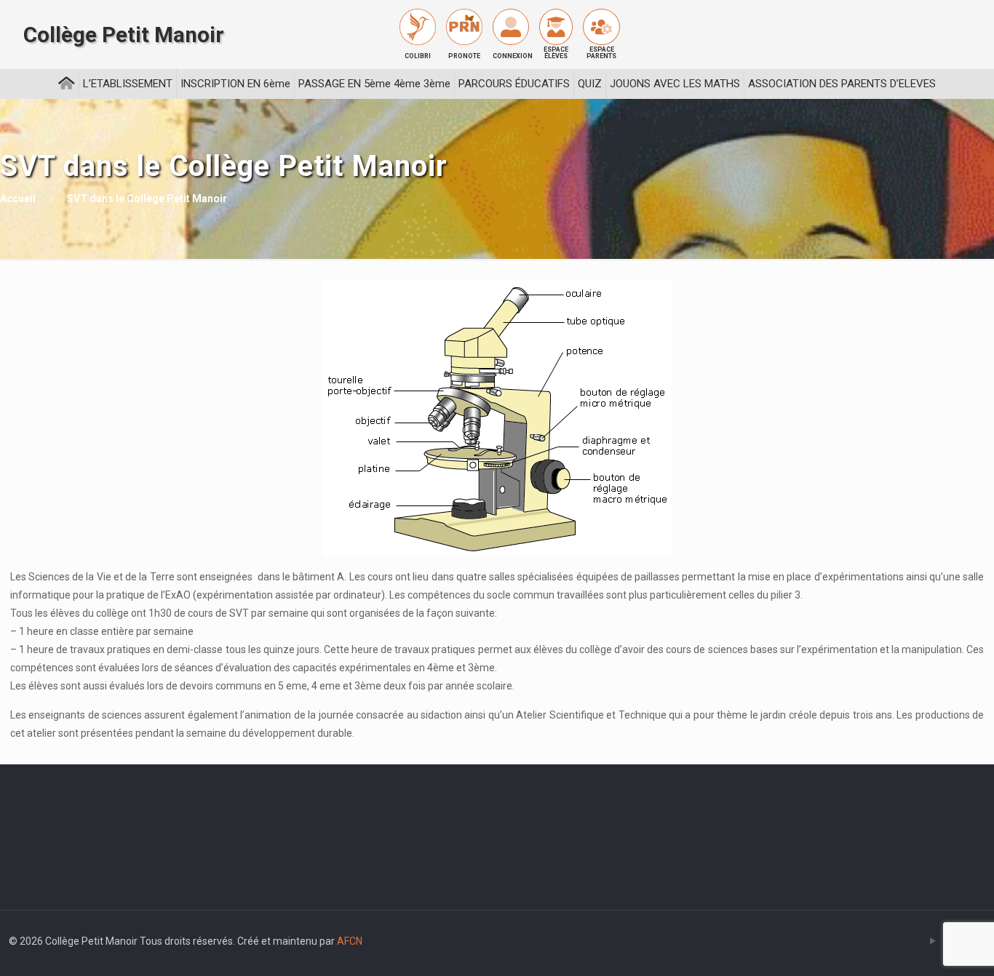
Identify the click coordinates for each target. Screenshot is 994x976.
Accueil (18, 198)
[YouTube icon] (932, 941)
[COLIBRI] (417, 27)
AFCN (349, 941)
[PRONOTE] (464, 27)
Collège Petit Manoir (123, 35)
